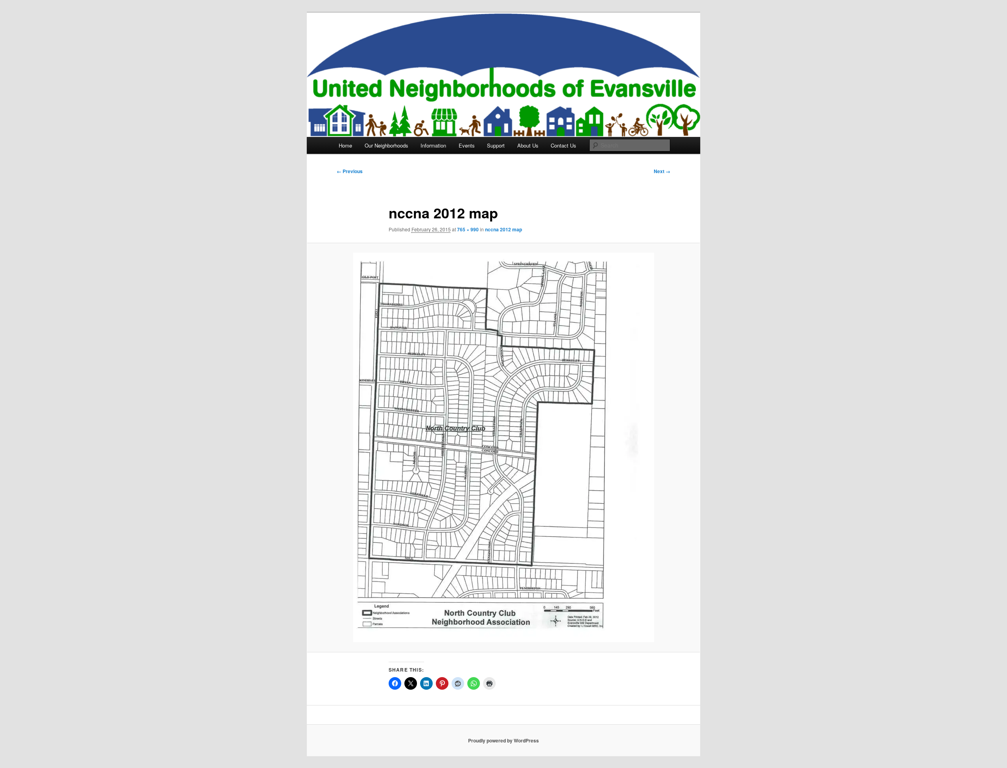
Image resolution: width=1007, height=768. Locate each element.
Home (345, 145)
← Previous (350, 171)
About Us (528, 145)
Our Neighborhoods (386, 145)
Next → (662, 171)
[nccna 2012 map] (503, 447)
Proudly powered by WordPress (503, 740)
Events (467, 145)
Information (433, 145)
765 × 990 (468, 229)
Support (496, 145)
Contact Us (563, 145)
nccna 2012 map (503, 229)
